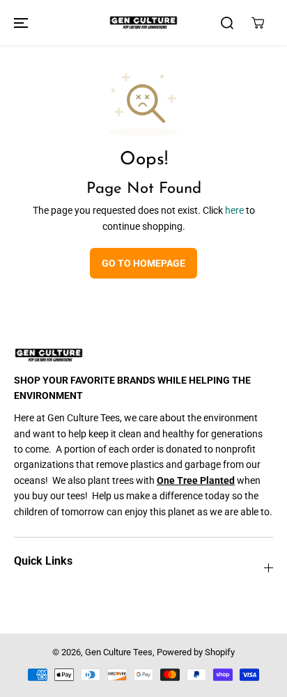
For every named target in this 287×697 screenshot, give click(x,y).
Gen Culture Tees (119, 652)
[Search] (227, 23)
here (234, 210)
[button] (19, 22)
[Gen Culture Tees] (143, 23)
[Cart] (257, 23)
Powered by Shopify (196, 652)
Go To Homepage (143, 263)
